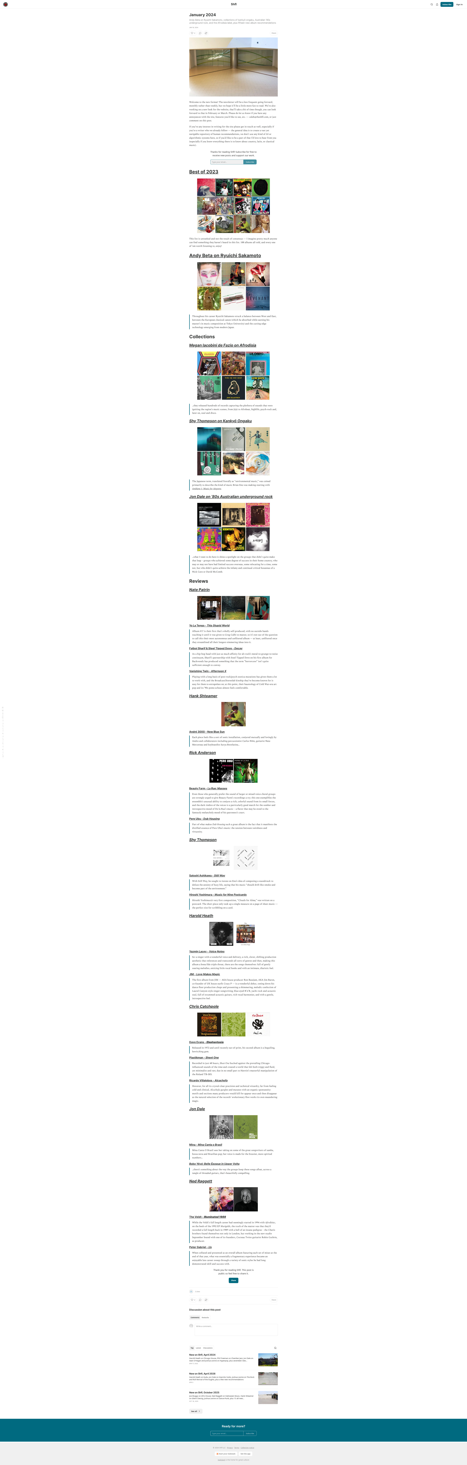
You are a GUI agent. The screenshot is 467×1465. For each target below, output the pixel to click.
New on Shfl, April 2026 (202, 1373)
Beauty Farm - (198, 788)
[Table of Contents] (2, 732)
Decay (238, 648)
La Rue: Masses (217, 788)
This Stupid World (218, 625)
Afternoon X (218, 671)
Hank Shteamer (203, 696)
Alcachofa (221, 1080)
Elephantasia (215, 1042)
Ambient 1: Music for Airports (206, 488)
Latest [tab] (198, 1348)
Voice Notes (217, 951)
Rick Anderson (202, 752)
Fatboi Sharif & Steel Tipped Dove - (211, 648)
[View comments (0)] (200, 33)
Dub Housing (211, 818)
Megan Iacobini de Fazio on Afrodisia (222, 345)
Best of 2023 (203, 171)
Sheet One (212, 1057)
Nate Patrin (199, 589)
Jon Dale (197, 1109)
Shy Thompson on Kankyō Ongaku (220, 421)
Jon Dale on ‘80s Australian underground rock (231, 496)
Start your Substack (227, 1454)
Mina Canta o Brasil (210, 1144)
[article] (233, 1360)
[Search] (431, 4)
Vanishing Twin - (200, 671)
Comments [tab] (195, 1317)
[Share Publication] (437, 4)
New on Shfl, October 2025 (204, 1392)
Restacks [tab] (205, 1317)
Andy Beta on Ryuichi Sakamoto (225, 255)
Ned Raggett (200, 1181)
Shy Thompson (203, 839)
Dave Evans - (198, 1042)
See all (194, 1411)
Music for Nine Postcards (231, 894)
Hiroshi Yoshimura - (202, 894)
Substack (221, 1460)
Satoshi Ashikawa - (201, 875)
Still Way (219, 875)
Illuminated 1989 (215, 1216)
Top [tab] (192, 1348)
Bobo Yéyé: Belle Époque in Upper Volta (214, 1163)
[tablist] (199, 1317)
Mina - (193, 1144)
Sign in (459, 4)
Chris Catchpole (204, 1006)
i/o (210, 1247)
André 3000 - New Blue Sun (207, 731)
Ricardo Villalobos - (202, 1080)
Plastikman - (197, 1057)
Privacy (230, 1448)
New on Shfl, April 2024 (202, 1354)
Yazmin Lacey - (199, 951)
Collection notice (247, 1448)
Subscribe (446, 4)
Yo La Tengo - (198, 625)
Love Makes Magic (208, 974)
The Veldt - (196, 1216)
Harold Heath (201, 915)
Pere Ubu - (196, 818)
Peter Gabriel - (198, 1247)
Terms (236, 1448)
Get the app (245, 1454)
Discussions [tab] (207, 1348)
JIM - (192, 974)
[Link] (186, 172)
